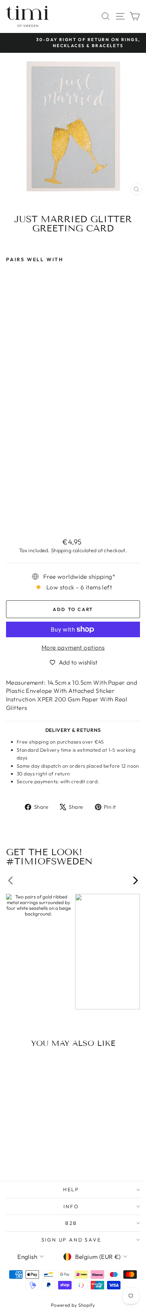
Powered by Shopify (73, 1305)
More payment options (73, 647)
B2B (71, 1223)
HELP (71, 1189)
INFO (71, 1206)
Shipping (61, 550)
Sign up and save (71, 1240)
